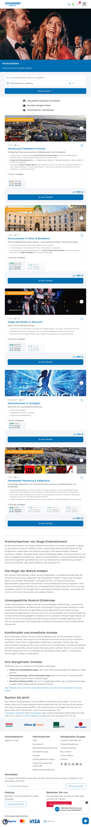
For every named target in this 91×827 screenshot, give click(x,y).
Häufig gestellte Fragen (44, 759)
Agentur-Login (12, 740)
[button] (5, 822)
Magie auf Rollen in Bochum (25, 322)
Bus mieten (65, 752)
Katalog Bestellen (15, 804)
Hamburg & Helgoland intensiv (27, 148)
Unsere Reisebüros (69, 744)
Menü (84, 5)
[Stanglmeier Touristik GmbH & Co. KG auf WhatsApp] (80, 764)
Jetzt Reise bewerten (59, 804)
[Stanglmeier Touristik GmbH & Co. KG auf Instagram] (65, 764)
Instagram (9, 713)
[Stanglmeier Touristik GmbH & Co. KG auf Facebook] (61, 764)
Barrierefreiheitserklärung (45, 748)
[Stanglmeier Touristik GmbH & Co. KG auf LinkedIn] (73, 764)
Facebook (20, 713)
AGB (35, 740)
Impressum (38, 744)
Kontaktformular (40, 752)
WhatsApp (35, 713)
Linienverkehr (66, 755)
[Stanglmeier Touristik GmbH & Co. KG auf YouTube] (69, 764)
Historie (64, 759)
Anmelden (76, 786)
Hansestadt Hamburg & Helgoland (29, 480)
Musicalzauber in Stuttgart (24, 403)
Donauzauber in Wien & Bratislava (29, 238)
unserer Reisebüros (32, 716)
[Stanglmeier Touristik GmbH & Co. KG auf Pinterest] (76, 764)
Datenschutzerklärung (43, 770)
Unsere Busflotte (68, 748)
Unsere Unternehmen (71, 740)
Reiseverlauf (15, 137)
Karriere (36, 755)
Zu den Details (45, 197)
